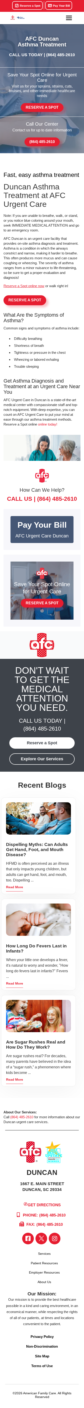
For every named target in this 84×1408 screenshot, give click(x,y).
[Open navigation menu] (69, 18)
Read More (14, 887)
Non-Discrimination (42, 1346)
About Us (44, 1282)
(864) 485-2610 (60, 54)
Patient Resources (44, 1263)
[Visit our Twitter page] (41, 1238)
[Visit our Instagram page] (54, 1238)
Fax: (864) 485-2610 (44, 1224)
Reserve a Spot (29, 5)
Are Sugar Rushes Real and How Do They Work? (35, 1045)
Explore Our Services (42, 759)
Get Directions (44, 1205)
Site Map (42, 1356)
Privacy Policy (42, 1337)
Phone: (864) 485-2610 (44, 1215)
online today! (47, 424)
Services (44, 1253)
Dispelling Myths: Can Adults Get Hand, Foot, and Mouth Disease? (37, 849)
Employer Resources (44, 1272)
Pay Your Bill (61, 5)
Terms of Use (42, 1366)
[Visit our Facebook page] (28, 1238)
